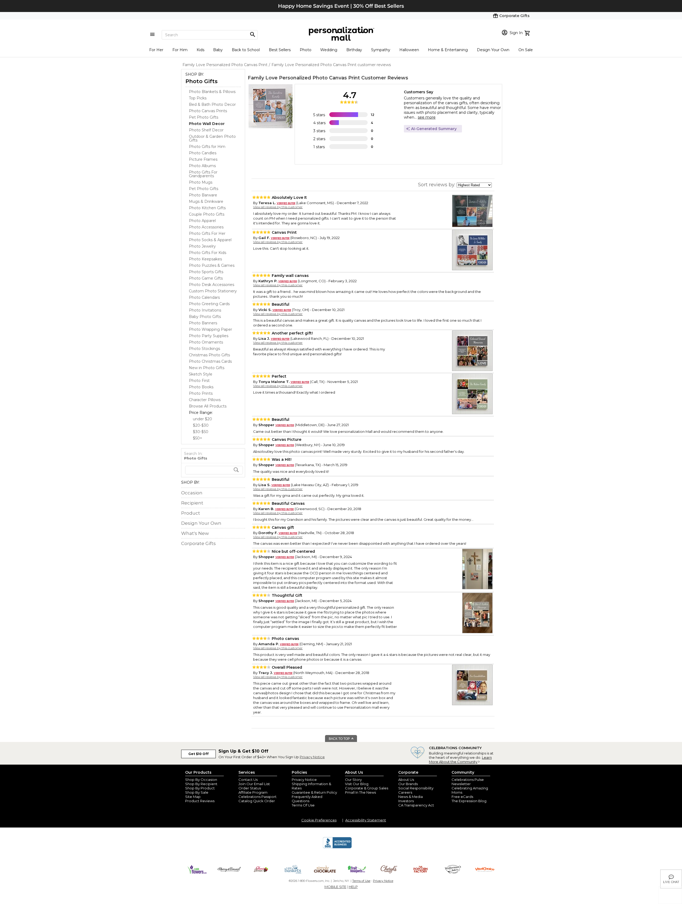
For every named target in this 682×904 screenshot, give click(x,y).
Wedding (328, 49)
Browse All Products (207, 406)
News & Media (410, 796)
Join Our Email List (254, 784)
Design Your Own (493, 49)
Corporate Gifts (198, 543)
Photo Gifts (201, 81)
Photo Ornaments (206, 342)
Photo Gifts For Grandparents (203, 174)
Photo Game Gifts (206, 278)
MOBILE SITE (335, 887)
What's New (195, 533)
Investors (406, 801)
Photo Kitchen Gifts (207, 207)
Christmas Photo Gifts (209, 355)
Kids (200, 49)
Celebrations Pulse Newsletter (468, 781)
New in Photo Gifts (206, 367)
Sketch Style (200, 374)
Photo (305, 49)
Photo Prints (201, 393)
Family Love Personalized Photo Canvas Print (304, 78)
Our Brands (408, 784)
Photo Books (201, 387)
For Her (156, 49)
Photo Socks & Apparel (210, 239)
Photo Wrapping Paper (210, 329)
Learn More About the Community (460, 759)
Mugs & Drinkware (206, 201)
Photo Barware (203, 195)
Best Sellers (280, 49)
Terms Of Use (303, 805)
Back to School (246, 49)
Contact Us (248, 779)
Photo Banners (203, 323)
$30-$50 (200, 431)
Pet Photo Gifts (203, 117)
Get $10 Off (198, 754)
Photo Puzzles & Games (211, 265)
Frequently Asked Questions (307, 798)
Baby (218, 49)
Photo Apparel (202, 220)
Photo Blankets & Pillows (212, 91)
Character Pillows (205, 399)
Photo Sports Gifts (206, 271)
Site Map (193, 796)
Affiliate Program (252, 792)
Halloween (409, 49)
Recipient (192, 503)
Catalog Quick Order (256, 801)
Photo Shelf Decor (206, 130)
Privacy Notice (312, 757)
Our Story (353, 779)
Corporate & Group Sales (366, 788)
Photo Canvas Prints (208, 110)
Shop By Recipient (201, 784)
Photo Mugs (200, 182)
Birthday (354, 49)
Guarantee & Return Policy (314, 792)
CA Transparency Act (416, 805)
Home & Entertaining (448, 49)
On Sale (525, 49)
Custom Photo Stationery (213, 291)
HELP (353, 887)
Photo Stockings (204, 348)
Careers (405, 792)
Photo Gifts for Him (207, 146)
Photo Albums (202, 165)
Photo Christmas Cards (210, 361)
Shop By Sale (196, 792)
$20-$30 (201, 425)
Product (190, 513)
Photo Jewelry (202, 246)
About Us (406, 779)
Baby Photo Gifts (205, 316)
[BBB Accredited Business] (337, 847)
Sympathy (380, 49)
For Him (180, 49)
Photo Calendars (204, 297)
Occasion (191, 492)
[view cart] (528, 32)
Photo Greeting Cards (209, 303)
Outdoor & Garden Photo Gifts (212, 138)
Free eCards (462, 796)
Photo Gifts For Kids (207, 252)
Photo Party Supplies (208, 335)
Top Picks (197, 98)
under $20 (202, 419)
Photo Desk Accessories (211, 284)
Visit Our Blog (356, 784)
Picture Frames (203, 159)
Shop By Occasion (201, 779)
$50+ (197, 438)
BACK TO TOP (340, 739)
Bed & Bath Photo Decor (212, 104)
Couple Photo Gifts (206, 214)
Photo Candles (202, 153)
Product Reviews (199, 801)
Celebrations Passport (257, 796)
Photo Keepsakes (205, 259)
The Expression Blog (469, 801)
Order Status (249, 788)
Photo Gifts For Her (207, 233)
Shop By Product (200, 788)
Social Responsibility (415, 788)
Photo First (199, 380)
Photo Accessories (206, 227)
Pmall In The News (360, 792)
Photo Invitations (205, 310)
